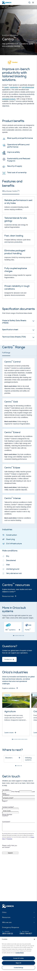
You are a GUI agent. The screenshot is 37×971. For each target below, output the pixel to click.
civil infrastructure (28, 87)
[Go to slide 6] (20, 635)
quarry (6, 87)
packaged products (9, 99)
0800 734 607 (26, 933)
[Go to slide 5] (19, 635)
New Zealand (25, 931)
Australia (7, 931)
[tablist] (19, 192)
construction (14, 87)
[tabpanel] (18, 246)
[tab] (10, 192)
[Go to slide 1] (13, 635)
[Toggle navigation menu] (33, 2)
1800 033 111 (7, 933)
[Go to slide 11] (26, 739)
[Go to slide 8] (23, 635)
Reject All (18, 963)
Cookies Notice (19, 952)
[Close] (34, 939)
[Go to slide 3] (16, 635)
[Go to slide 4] (17, 635)
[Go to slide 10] (25, 739)
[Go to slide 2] (13, 739)
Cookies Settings (18, 967)
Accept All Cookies (18, 958)
